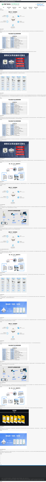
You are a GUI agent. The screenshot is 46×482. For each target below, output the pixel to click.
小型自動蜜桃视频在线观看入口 (8, 477)
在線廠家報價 (43, 1)
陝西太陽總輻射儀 (2, 181)
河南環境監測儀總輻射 (2, 272)
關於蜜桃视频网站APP (9, 7)
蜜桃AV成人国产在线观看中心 (25, 7)
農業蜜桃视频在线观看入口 (8, 474)
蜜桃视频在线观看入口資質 (30, 7)
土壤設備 (2, 475)
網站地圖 (1, 481)
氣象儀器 (2, 473)
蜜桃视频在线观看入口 (10, 4)
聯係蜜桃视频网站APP (36, 7)
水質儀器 (2, 476)
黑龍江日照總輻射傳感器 (3, 382)
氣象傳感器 (2, 477)
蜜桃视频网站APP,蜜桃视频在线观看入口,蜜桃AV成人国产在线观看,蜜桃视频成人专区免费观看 (10, 0)
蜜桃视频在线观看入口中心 (14, 7)
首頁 (3, 7)
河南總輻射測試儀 (2, 294)
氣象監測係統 (7, 478)
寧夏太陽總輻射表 (2, 115)
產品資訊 (20, 7)
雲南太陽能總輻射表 (2, 158)
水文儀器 (2, 474)
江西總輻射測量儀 (2, 49)
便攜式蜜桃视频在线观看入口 (8, 475)
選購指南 (12, 473)
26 (0, 462)
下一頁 (1, 464)
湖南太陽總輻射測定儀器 (3, 449)
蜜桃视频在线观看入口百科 (13, 475)
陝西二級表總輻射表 (2, 361)
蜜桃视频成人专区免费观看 (13, 476)
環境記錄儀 (2, 478)
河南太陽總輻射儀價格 (2, 204)
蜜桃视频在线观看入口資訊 (13, 474)
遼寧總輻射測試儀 (2, 317)
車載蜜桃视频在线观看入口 (8, 476)
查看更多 (1, 52)
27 (0, 463)
